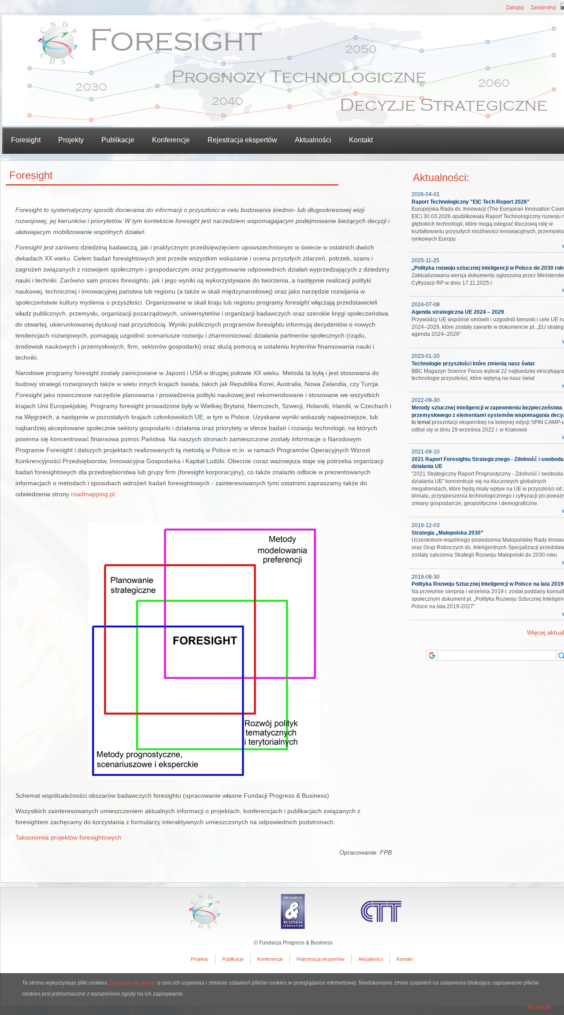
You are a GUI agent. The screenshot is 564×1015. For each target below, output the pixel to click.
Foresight (26, 140)
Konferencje (171, 140)
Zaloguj (515, 7)
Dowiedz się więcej (133, 983)
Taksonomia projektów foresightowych (68, 837)
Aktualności (313, 140)
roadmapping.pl (93, 494)
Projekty (199, 959)
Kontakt (361, 140)
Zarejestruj (543, 7)
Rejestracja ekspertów (242, 140)
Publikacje (233, 959)
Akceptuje (539, 1007)
